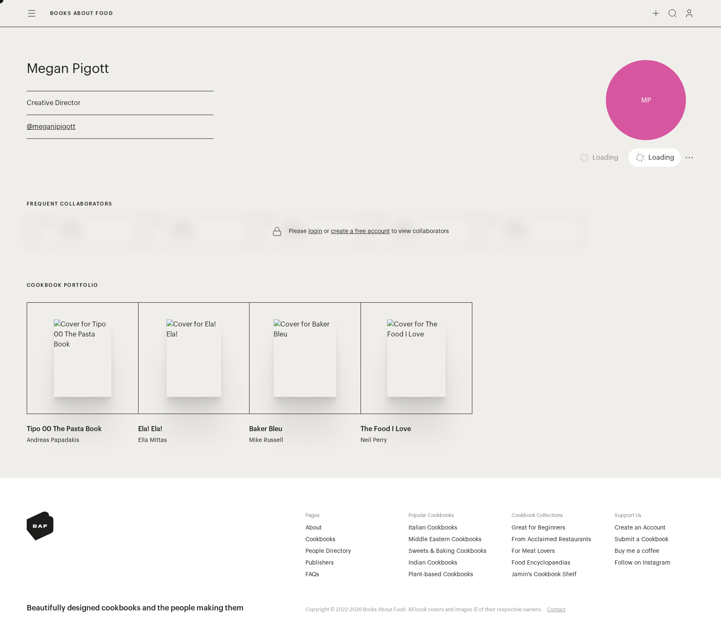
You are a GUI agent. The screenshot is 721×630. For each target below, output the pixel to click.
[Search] (673, 13)
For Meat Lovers (533, 551)
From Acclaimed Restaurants (551, 539)
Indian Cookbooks (432, 563)
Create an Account (640, 528)
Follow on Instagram (643, 563)
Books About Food (81, 13)
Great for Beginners (538, 528)
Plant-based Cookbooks (440, 574)
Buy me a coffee (637, 551)
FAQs (312, 574)
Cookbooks (320, 539)
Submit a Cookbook (641, 539)
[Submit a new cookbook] (656, 13)
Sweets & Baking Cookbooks (447, 551)
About (313, 528)
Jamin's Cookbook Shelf (544, 574)
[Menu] (32, 13)
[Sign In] (689, 13)
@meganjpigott (51, 126)
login (315, 231)
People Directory (328, 551)
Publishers (319, 563)
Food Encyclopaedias (541, 563)
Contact (556, 609)
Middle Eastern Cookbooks (445, 539)
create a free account (360, 231)
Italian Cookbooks (432, 528)
